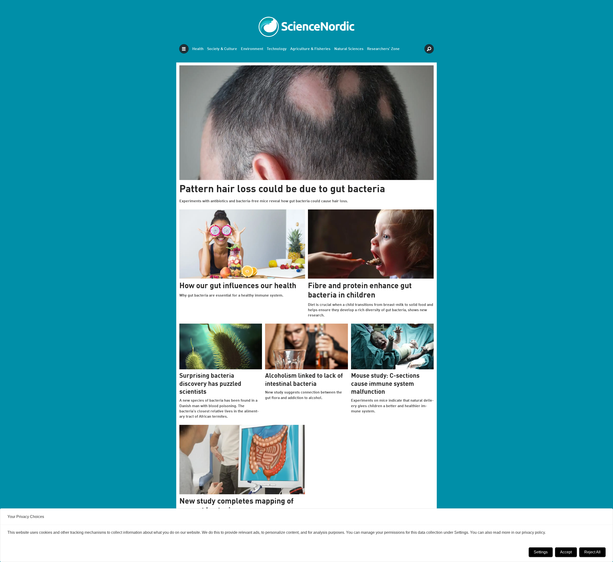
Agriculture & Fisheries (310, 49)
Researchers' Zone (383, 49)
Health (198, 49)
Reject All (592, 552)
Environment (252, 49)
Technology (277, 49)
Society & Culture (222, 49)
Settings (541, 552)
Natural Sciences (348, 49)
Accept (566, 552)
